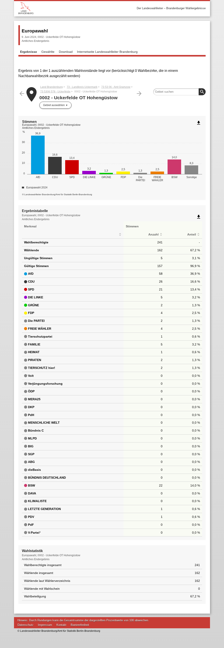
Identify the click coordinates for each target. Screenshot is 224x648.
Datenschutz (25, 625)
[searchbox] (179, 91)
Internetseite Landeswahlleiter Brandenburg (107, 51)
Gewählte (47, 51)
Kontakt (61, 625)
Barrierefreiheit (80, 625)
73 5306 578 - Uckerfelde (55, 91)
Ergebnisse (28, 51)
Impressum (45, 625)
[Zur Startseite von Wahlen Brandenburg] (65, 8)
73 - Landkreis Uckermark (82, 87)
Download (66, 51)
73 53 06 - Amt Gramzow (115, 87)
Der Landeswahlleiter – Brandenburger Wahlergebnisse (171, 8)
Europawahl (35, 30)
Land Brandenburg (51, 87)
